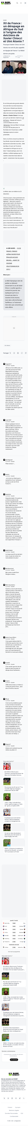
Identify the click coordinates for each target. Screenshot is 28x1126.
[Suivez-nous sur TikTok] (19, 1098)
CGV (22, 1113)
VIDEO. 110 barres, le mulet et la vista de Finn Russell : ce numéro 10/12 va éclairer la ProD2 (14, 850)
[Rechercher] (17, 3)
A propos (17, 1107)
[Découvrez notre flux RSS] (23, 1098)
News (5, 20)
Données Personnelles (11, 1113)
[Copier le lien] (25, 353)
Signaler (13, 365)
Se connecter (14, 1059)
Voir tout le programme (14, 951)
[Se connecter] (20, 3)
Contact (10, 1107)
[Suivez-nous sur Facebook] (8, 1098)
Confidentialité (14, 1116)
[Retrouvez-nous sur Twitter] (4, 1098)
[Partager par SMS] (21, 353)
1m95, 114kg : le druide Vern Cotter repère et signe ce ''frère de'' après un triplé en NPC (13, 804)
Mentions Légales (14, 1110)
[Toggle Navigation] (25, 3)
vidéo (9, 216)
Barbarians (7, 125)
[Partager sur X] (10, 353)
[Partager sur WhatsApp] (18, 353)
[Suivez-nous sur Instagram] (12, 1098)
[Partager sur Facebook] (14, 353)
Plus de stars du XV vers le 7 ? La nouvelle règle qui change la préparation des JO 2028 (14, 788)
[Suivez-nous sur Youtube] (15, 1098)
